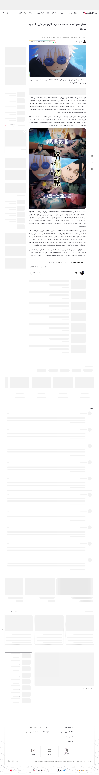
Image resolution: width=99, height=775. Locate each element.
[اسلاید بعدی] (2, 142)
